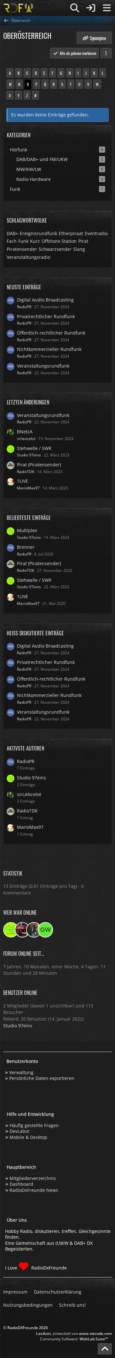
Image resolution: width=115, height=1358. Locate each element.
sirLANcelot (29, 794)
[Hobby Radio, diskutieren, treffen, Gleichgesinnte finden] (18, 8)
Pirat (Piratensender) (39, 465)
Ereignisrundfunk (38, 233)
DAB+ (12, 233)
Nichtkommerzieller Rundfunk (49, 349)
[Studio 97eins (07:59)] (11, 930)
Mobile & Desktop (28, 1137)
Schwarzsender (55, 249)
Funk (23, 241)
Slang (79, 249)
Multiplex (27, 530)
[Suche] (74, 8)
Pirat (83, 241)
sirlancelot (26, 438)
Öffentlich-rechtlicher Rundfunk (51, 333)
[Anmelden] (90, 8)
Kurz (35, 241)
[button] (106, 53)
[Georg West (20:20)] (45, 930)
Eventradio (96, 233)
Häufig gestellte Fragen (34, 1125)
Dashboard (21, 1184)
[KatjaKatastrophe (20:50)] (34, 930)
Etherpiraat (71, 233)
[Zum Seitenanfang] (105, 1349)
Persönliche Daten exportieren (41, 1078)
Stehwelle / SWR (34, 448)
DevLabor (20, 1131)
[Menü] (106, 8)
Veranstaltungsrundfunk (43, 366)
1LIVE (22, 481)
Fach (12, 241)
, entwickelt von (74, 1333)
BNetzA (25, 432)
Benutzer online (20, 993)
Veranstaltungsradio (28, 257)
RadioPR (24, 307)
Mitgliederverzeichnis (33, 1178)
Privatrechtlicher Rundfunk (46, 316)
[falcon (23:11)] (22, 930)
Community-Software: (74, 1339)
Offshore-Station (59, 241)
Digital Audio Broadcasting (45, 300)
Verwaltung (21, 1072)
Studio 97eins (29, 455)
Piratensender (22, 249)
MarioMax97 (28, 488)
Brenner (25, 547)
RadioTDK (25, 471)
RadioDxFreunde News (34, 1190)
